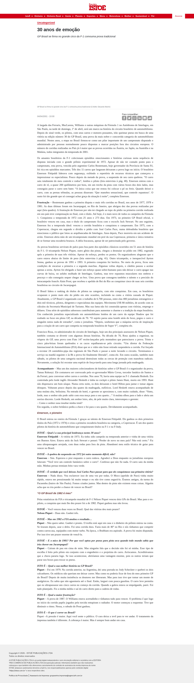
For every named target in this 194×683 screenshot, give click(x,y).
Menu (102, 16)
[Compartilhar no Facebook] (124, 118)
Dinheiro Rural (54, 16)
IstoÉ (27, 16)
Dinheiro (39, 16)
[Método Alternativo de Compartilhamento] (150, 118)
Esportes (91, 16)
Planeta (79, 16)
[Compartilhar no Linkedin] (139, 118)
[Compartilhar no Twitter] (129, 118)
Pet (152, 16)
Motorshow (114, 16)
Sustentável (141, 16)
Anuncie (178, 16)
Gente (68, 16)
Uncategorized (46, 22)
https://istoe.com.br (17, 671)
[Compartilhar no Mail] (144, 118)
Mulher (128, 16)
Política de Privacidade (18, 675)
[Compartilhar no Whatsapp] (134, 118)
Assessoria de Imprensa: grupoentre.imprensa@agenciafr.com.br (56, 675)
